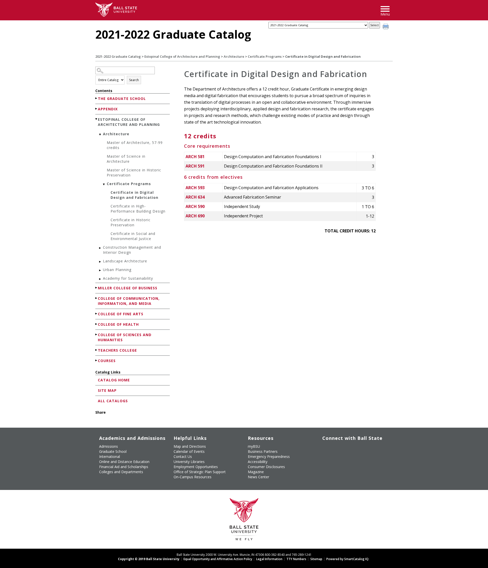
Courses (107, 360)
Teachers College (117, 350)
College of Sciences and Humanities (124, 337)
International (109, 456)
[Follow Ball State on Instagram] (361, 448)
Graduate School (113, 451)
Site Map (107, 390)
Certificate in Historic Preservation (130, 222)
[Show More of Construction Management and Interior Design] (100, 248)
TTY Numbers (296, 559)
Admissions (108, 446)
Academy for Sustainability (128, 278)
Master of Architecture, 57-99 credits (135, 145)
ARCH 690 (195, 216)
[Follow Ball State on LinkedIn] (326, 460)
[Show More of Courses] (96, 360)
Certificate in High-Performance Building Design (138, 209)
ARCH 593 (195, 187)
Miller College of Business (127, 288)
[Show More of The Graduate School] (96, 98)
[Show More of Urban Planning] (100, 270)
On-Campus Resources (192, 476)
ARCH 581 (195, 156)
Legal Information (269, 559)
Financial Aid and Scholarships (123, 466)
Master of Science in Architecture (126, 159)
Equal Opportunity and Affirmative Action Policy (218, 559)
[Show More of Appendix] (96, 109)
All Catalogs (113, 400)
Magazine (256, 471)
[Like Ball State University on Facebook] (326, 448)
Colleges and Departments (121, 471)
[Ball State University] (244, 520)
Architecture (234, 56)
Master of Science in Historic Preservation (134, 172)
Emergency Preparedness (269, 456)
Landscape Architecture (125, 261)
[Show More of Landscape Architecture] (100, 262)
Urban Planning (117, 269)
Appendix (108, 109)
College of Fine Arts (120, 313)
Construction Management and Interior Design (132, 250)
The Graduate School (122, 98)
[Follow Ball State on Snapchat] (337, 460)
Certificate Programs (265, 56)
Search (134, 80)
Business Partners (263, 451)
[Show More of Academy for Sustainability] (100, 279)
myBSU (254, 446)
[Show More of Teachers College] (96, 350)
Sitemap (316, 559)
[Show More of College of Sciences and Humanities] (96, 334)
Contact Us (183, 456)
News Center (258, 476)
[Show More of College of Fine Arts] (96, 313)
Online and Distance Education (124, 461)
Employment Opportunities (196, 466)
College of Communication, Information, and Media (129, 301)
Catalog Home (114, 380)
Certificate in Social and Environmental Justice (133, 236)
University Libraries (189, 461)
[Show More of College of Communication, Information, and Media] (96, 298)
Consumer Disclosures (266, 466)
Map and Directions (190, 446)
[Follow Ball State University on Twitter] (337, 448)
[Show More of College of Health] (96, 324)
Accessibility (257, 461)
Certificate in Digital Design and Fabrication (134, 195)
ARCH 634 (195, 197)
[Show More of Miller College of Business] (96, 288)
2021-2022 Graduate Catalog (118, 56)
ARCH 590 (195, 206)
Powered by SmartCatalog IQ (347, 559)
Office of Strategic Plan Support (200, 471)
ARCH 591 (195, 166)
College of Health (118, 324)
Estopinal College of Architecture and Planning (182, 56)
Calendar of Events (189, 451)
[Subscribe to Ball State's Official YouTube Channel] (349, 448)
